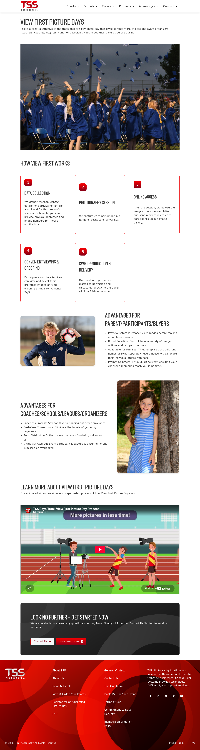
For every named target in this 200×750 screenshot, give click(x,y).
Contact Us (40, 641)
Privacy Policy (176, 742)
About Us (58, 678)
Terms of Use (112, 702)
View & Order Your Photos (68, 694)
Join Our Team (113, 686)
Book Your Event (69, 641)
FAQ (55, 714)
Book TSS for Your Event (120, 694)
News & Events (61, 686)
